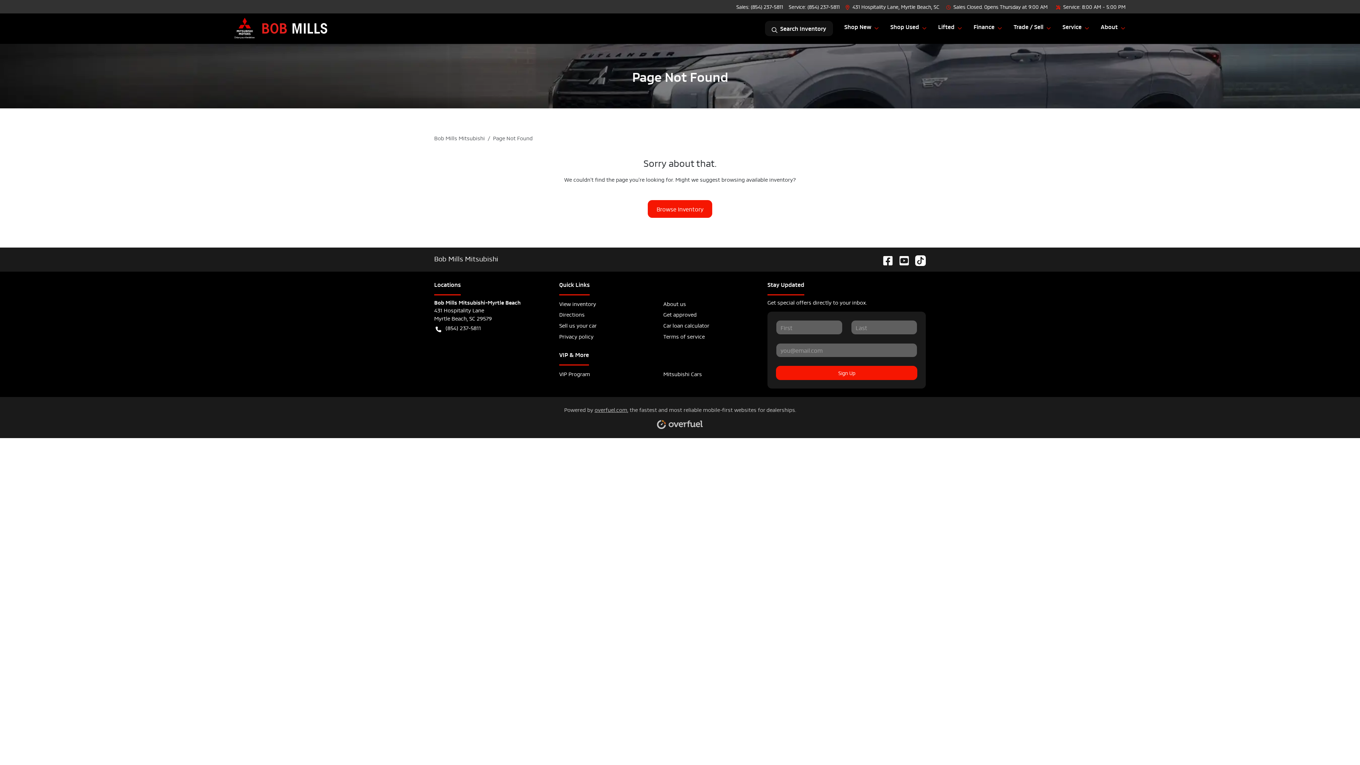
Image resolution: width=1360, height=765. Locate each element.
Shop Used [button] (904, 26)
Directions (572, 314)
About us (674, 303)
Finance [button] (984, 26)
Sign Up (846, 372)
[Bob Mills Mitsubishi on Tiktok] (918, 258)
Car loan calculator (686, 325)
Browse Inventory (680, 209)
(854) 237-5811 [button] (463, 327)
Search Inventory (803, 28)
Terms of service (684, 336)
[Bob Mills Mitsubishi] (281, 28)
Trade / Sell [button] (1028, 26)
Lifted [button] (946, 26)
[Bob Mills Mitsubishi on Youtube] (901, 258)
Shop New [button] (857, 26)
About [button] (1109, 26)
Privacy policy (576, 336)
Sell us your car (578, 325)
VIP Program (574, 373)
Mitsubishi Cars (682, 373)
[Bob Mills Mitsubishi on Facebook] (885, 258)
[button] (893, 6)
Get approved (680, 314)
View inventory (577, 303)
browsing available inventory (757, 179)
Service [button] (1072, 26)
